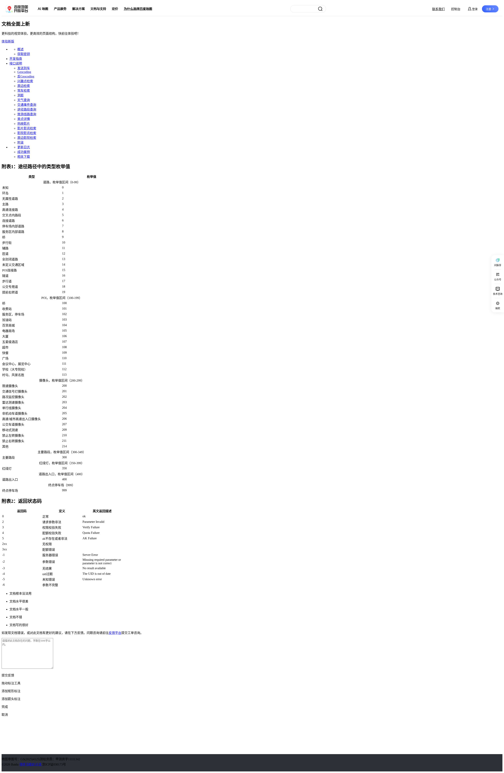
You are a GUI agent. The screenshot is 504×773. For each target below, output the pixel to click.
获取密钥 (23, 54)
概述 (20, 49)
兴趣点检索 (25, 81)
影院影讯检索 (26, 133)
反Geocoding (25, 76)
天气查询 (23, 100)
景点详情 (23, 119)
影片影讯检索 (26, 128)
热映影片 (23, 123)
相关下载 (23, 156)
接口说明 (15, 63)
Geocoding (24, 72)
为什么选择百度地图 (138, 9)
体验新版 (8, 41)
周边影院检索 (26, 137)
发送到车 (23, 68)
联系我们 (438, 9)
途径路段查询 (26, 109)
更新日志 (23, 147)
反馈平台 (115, 633)
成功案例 (23, 152)
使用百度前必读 (30, 764)
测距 (20, 95)
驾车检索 (23, 90)
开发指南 (15, 58)
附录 (20, 142)
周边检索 (23, 86)
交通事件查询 (26, 104)
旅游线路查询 (26, 114)
